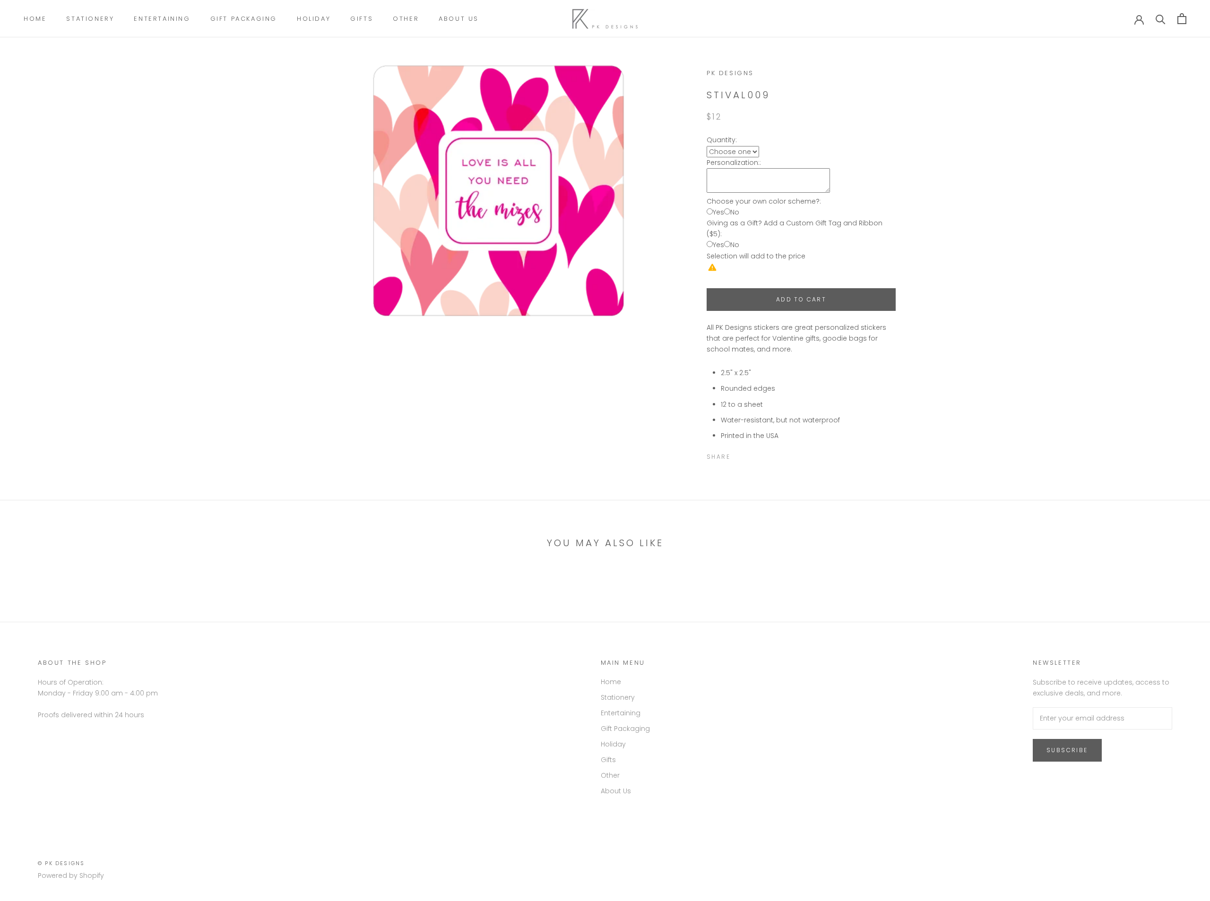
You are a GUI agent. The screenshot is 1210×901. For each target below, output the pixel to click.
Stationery (90, 18)
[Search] (1161, 19)
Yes (718, 212)
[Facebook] (739, 454)
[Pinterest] (764, 454)
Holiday (313, 18)
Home (35, 18)
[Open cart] (1181, 18)
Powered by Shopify (71, 875)
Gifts (361, 18)
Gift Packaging (243, 18)
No (734, 212)
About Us (459, 18)
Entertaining (162, 18)
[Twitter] (751, 454)
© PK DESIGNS (61, 863)
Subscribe (1067, 750)
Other (406, 18)
